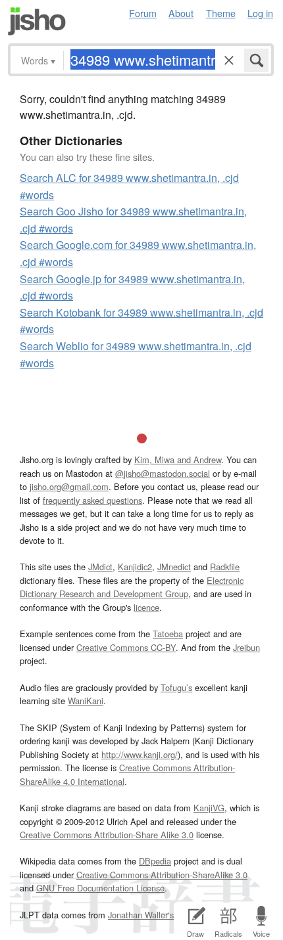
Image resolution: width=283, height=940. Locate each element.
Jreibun (246, 647)
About (180, 13)
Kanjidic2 (135, 566)
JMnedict (174, 566)
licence (146, 607)
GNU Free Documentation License (100, 888)
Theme (221, 13)
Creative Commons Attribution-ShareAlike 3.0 (161, 874)
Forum (143, 13)
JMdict (100, 566)
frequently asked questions (92, 500)
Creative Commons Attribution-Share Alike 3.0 (106, 834)
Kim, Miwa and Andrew (177, 459)
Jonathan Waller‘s (141, 914)
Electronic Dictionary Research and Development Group (132, 587)
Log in (260, 13)
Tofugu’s (176, 687)
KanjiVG (208, 807)
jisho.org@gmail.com (69, 486)
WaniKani (85, 700)
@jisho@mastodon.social (162, 473)
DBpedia (155, 861)
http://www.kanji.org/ (139, 754)
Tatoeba (168, 633)
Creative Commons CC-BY (126, 647)
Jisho (37, 21)
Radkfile (225, 566)
